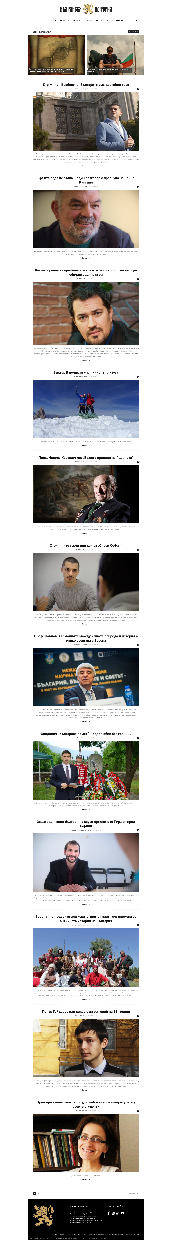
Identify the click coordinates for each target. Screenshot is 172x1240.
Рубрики (52, 20)
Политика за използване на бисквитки (120, 1234)
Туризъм (88, 20)
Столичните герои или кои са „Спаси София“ (86, 545)
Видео (99, 20)
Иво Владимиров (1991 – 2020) (96, 74)
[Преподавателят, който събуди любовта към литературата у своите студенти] (86, 1143)
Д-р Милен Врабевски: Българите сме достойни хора (86, 85)
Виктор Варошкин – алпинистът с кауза (86, 372)
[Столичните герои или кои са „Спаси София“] (86, 582)
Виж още (85, 166)
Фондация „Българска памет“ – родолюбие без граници (86, 734)
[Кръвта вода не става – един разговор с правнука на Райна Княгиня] (86, 219)
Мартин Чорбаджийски (80, 925)
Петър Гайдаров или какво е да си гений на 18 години (86, 1012)
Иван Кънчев (33, 74)
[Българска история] (86, 9)
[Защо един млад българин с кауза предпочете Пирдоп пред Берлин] (86, 862)
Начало (35, 28)
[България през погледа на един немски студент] (115, 55)
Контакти (136, 1234)
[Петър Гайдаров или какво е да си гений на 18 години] (86, 1048)
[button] (136, 20)
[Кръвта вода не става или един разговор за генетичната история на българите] (56, 55)
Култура (76, 20)
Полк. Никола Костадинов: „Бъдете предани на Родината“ (86, 458)
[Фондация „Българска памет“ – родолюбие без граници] (86, 770)
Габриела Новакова (80, 376)
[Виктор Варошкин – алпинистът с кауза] (86, 409)
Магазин (119, 20)
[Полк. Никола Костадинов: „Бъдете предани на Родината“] (86, 494)
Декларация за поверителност (97, 1234)
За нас (108, 20)
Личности (64, 20)
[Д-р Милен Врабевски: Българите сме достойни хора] (86, 121)
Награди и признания (79, 1234)
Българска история (81, 89)
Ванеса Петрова (81, 1110)
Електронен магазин (58, 1234)
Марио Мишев (81, 278)
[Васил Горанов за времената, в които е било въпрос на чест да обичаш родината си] (86, 313)
